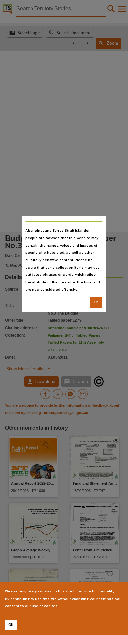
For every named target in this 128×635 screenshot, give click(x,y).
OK (96, 302)
